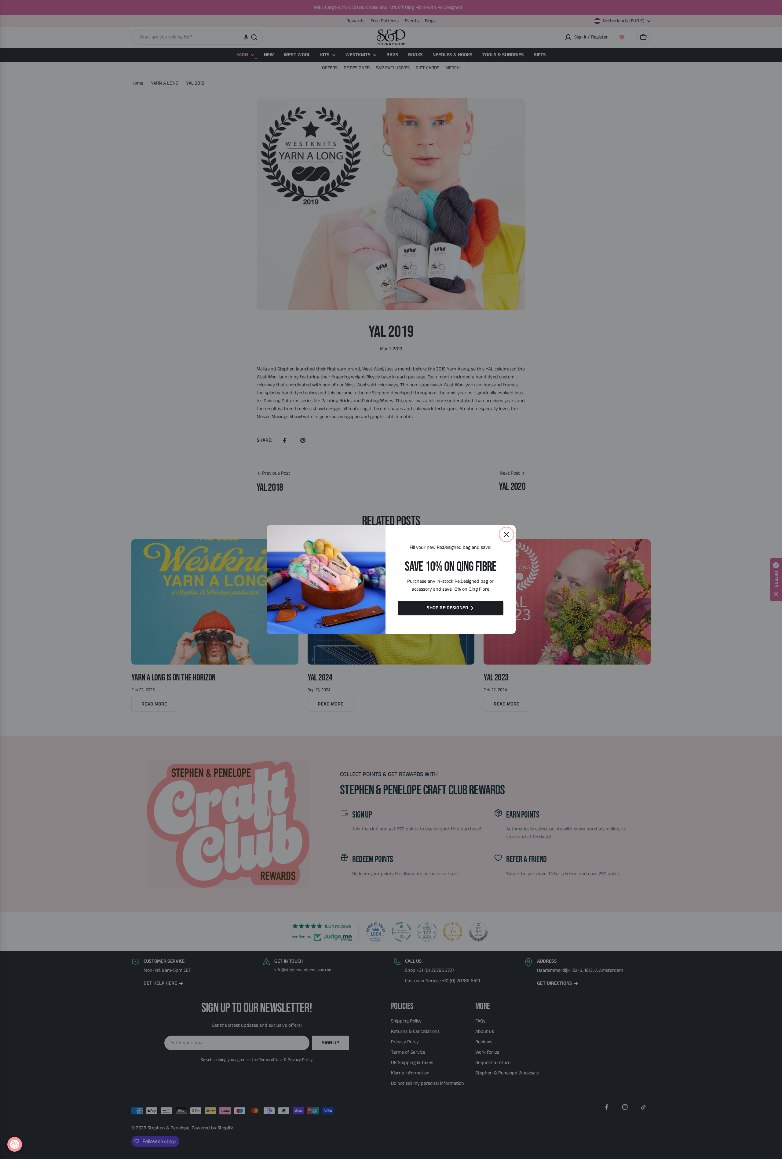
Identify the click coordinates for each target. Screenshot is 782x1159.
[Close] (506, 534)
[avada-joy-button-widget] (14, 1144)
